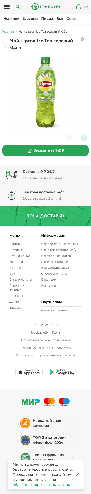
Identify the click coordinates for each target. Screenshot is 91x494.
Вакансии (48, 279)
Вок (60, 19)
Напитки (16, 268)
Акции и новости (54, 262)
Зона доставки (45, 215)
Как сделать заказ (55, 268)
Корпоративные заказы (59, 244)
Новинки (11, 19)
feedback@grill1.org (45, 332)
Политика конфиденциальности (45, 348)
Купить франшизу (55, 310)
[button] (83, 7)
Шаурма (30, 19)
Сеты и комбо (20, 256)
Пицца (47, 19)
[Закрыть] (77, 474)
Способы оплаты (54, 273)
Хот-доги (16, 262)
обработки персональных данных (42, 485)
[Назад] (5, 44)
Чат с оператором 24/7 (58, 250)
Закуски (15, 307)
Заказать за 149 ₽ (49, 150)
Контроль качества (56, 256)
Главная (8, 31)
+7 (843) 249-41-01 (45, 325)
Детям (14, 302)
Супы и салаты (20, 279)
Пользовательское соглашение (45, 340)
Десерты (16, 296)
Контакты (48, 285)
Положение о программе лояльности (45, 355)
